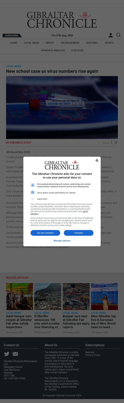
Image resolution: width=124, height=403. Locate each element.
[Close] (97, 160)
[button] (62, 199)
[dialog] (62, 201)
